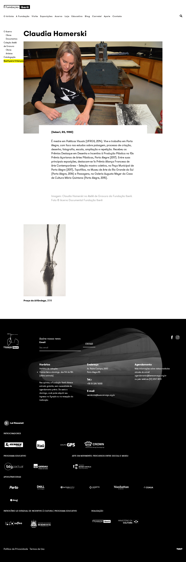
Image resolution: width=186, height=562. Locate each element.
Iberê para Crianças (14, 61)
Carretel (97, 16)
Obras (8, 35)
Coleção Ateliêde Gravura (10, 44)
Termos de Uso (37, 548)
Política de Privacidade (16, 548)
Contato (117, 16)
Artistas (9, 53)
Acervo (58, 16)
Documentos (11, 38)
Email (42, 342)
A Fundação (22, 16)
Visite (35, 16)
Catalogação (10, 57)
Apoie (107, 16)
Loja (67, 16)
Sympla (53, 396)
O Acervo (8, 31)
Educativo (77, 16)
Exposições (46, 16)
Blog (87, 16)
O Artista (9, 16)
